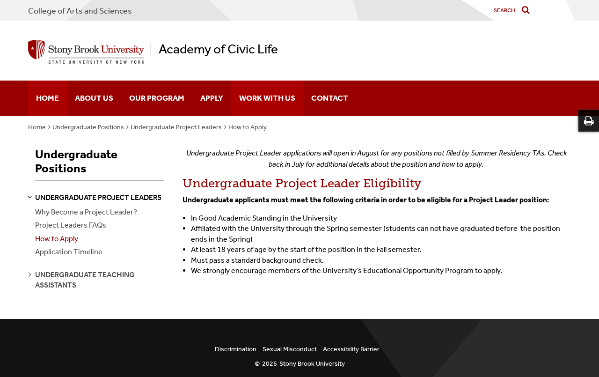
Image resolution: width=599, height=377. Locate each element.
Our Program (156, 98)
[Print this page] (588, 121)
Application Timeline (68, 251)
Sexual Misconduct (290, 349)
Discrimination (235, 349)
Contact (329, 98)
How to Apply (247, 127)
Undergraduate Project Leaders (176, 127)
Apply (211, 98)
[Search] (527, 10)
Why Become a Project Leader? (86, 211)
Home (47, 98)
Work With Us (267, 98)
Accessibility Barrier (351, 349)
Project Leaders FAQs (70, 225)
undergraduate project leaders (98, 197)
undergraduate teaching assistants (85, 279)
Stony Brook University (312, 364)
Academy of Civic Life (218, 49)
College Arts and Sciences (80, 11)
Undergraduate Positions (88, 127)
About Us (94, 98)
